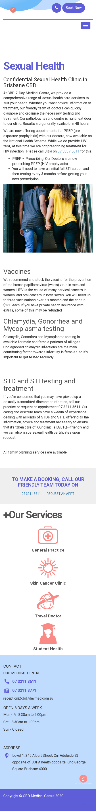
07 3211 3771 (24, 690)
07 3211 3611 (31, 493)
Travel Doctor (48, 616)
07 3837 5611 (68, 151)
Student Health (48, 648)
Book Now (74, 8)
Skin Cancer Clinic (48, 583)
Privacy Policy (80, 803)
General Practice (48, 550)
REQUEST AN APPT (60, 493)
